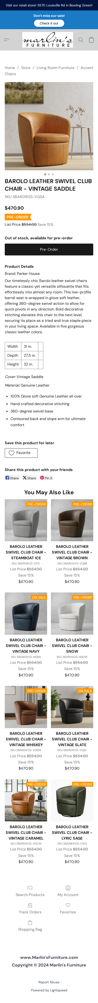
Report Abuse (49, 982)
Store (25, 67)
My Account (68, 894)
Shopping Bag (30, 929)
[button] (49, 23)
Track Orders (30, 912)
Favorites (68, 912)
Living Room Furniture (55, 67)
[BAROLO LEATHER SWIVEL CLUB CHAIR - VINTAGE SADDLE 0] (49, 126)
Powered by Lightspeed (49, 990)
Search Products (30, 894)
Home (10, 67)
